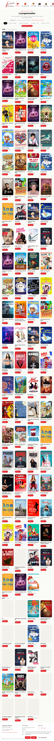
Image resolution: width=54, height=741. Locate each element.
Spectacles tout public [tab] (12, 23)
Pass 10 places (41, 20)
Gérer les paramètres (42, 737)
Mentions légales (5, 732)
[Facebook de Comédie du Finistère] (39, 728)
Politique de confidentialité (12, 732)
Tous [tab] (5, 23)
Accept (27, 737)
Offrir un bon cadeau (35, 20)
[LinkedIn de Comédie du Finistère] (44, 728)
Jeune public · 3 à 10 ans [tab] (45, 23)
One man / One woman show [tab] (24, 23)
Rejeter (33, 737)
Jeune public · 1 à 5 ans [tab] (35, 23)
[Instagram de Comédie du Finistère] (42, 728)
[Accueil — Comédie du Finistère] (10, 4)
